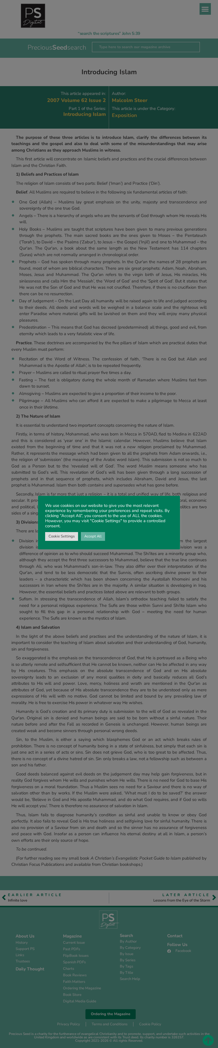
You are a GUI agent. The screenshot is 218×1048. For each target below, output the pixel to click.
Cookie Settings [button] (62, 536)
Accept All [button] (93, 536)
